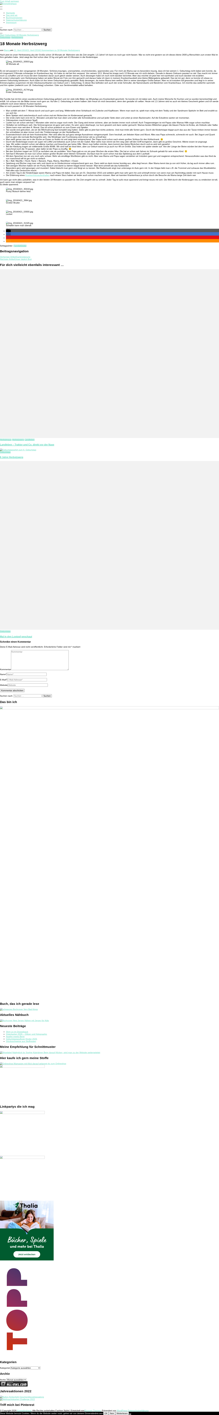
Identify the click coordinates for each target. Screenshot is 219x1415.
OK (105, 1413)
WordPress (122, 1410)
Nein (112, 1413)
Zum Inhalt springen (9, 1)
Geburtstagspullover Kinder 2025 (21, 1039)
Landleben (30, 439)
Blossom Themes (92, 1410)
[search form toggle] (1, 27)
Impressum (11, 22)
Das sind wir (11, 15)
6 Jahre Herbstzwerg (11, 457)
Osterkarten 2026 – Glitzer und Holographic (26, 1034)
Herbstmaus (5, 439)
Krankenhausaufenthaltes (37, 175)
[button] (8, 231)
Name (3, 674)
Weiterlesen (122, 1413)
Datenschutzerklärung (16, 20)
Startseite (10, 13)
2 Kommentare (60, 50)
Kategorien (5, 1368)
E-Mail (3, 680)
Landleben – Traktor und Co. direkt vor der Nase (27, 444)
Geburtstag (5, 37)
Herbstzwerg (17, 37)
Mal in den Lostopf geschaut (16, 636)
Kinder (23, 246)
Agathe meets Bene (15, 1036)
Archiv (3, 1380)
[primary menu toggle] (1, 6)
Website (4, 685)
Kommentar (5, 669)
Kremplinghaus (24, 1410)
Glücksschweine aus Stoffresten (21, 1041)
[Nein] (130, 1414)
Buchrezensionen (14, 17)
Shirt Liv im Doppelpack (17, 1032)
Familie (17, 246)
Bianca (7, 50)
